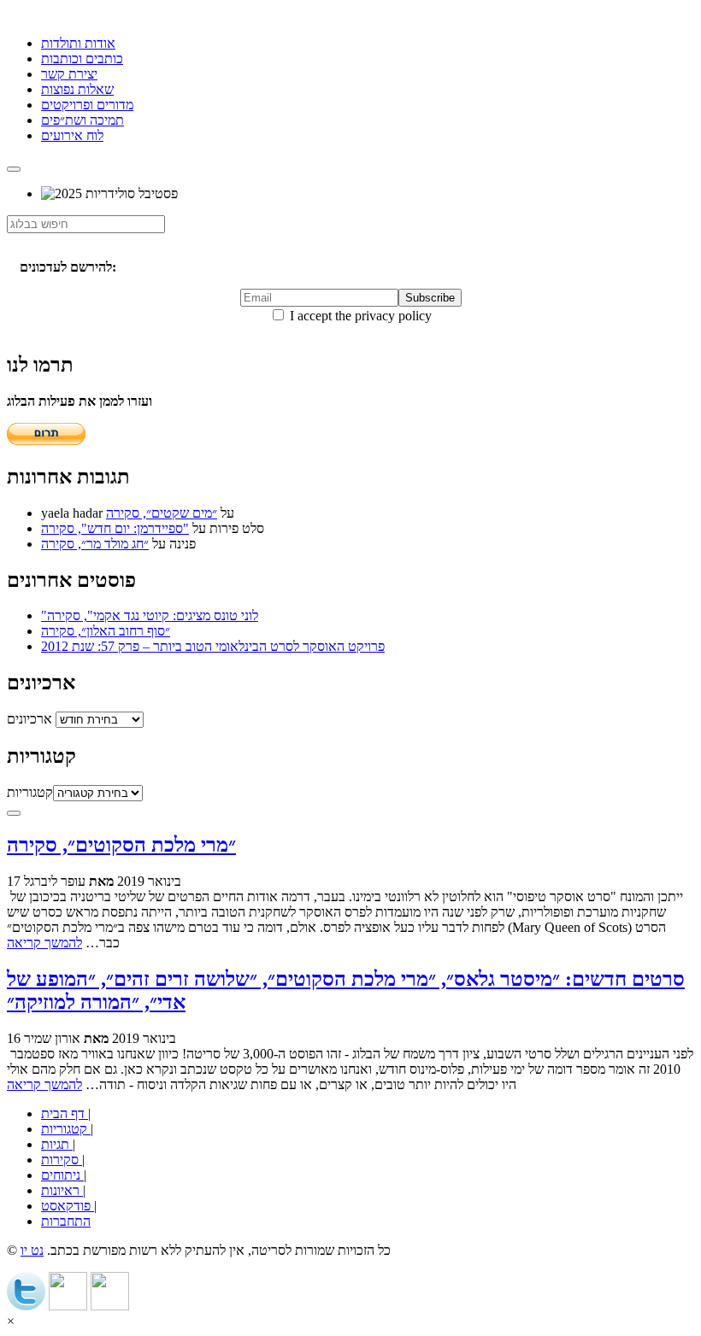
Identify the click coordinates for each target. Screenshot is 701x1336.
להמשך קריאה (44, 942)
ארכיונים (29, 719)
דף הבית (64, 1113)
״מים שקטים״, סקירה (161, 513)
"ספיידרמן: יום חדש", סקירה (115, 528)
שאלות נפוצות (77, 89)
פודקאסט (67, 1205)
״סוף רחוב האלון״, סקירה (105, 631)
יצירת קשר (69, 74)
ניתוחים (62, 1175)
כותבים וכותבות (82, 58)
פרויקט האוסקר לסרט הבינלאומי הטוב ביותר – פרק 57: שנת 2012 (213, 646)
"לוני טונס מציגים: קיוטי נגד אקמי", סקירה (149, 615)
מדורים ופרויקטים (87, 104)
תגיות (57, 1144)
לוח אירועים (72, 135)
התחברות (66, 1221)
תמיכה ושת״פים (82, 120)
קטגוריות (30, 792)
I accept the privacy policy (359, 315)
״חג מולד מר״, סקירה (95, 543)
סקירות (61, 1159)
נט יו (32, 1250)
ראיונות (62, 1190)
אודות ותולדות (78, 43)
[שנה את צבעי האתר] (14, 813)
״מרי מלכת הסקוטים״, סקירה (121, 845)
